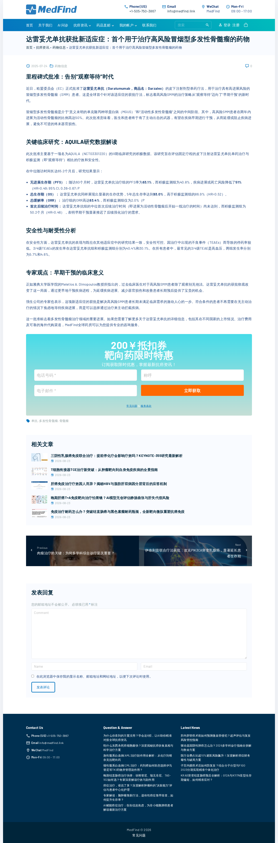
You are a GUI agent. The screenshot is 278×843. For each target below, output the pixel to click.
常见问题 (131, 405)
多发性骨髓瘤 (48, 421)
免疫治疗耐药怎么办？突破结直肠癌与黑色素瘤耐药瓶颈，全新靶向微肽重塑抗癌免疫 (118, 511)
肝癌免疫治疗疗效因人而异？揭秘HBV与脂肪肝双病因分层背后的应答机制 (109, 484)
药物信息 (59, 47)
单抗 (34, 421)
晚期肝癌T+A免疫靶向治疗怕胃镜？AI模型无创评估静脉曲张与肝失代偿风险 (110, 498)
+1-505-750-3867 (142, 11)
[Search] (207, 25)
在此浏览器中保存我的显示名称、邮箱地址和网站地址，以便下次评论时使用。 (94, 676)
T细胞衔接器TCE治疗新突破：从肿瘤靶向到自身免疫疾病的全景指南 (104, 469)
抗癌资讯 (42, 47)
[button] (246, 25)
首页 (29, 47)
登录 (227, 25)
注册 (236, 25)
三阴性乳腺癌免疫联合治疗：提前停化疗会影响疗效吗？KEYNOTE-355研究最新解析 (117, 455)
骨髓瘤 (64, 421)
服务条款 (146, 405)
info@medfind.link (181, 11)
